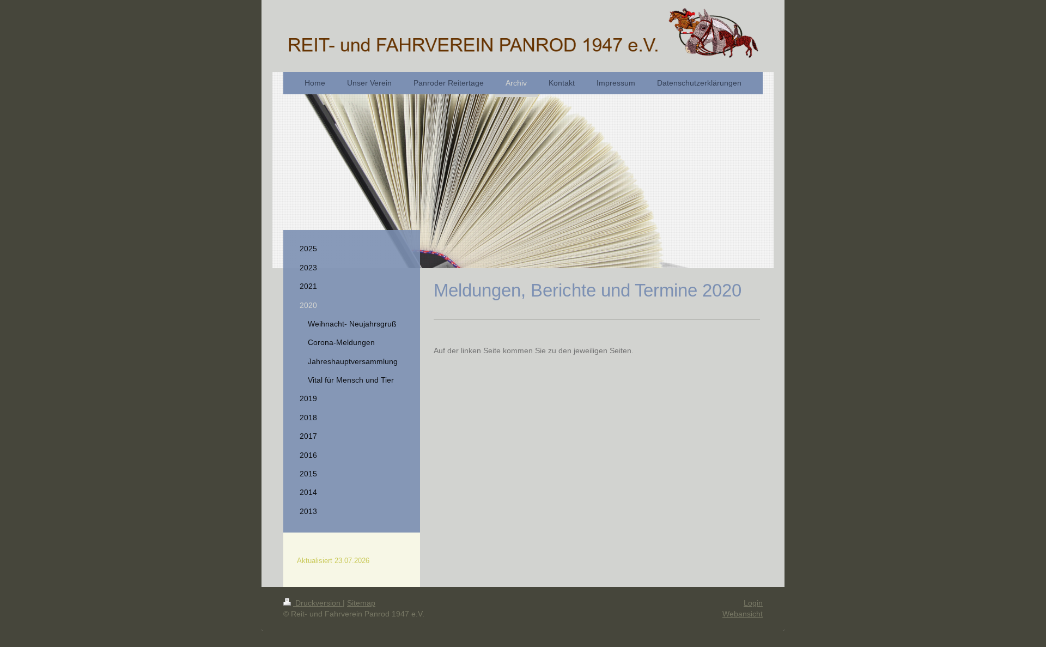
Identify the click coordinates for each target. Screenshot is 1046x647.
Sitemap (361, 602)
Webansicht (742, 613)
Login (753, 602)
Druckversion (318, 602)
